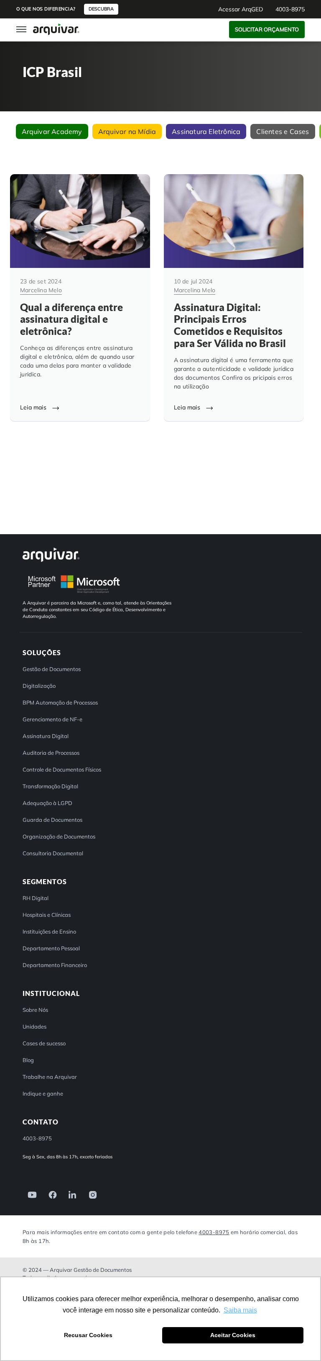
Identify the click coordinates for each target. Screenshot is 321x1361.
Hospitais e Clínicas (47, 914)
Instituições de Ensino (49, 931)
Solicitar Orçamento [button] (267, 29)
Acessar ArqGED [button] (240, 9)
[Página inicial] (56, 29)
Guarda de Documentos (52, 819)
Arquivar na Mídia (127, 131)
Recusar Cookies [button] (88, 1335)
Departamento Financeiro (55, 965)
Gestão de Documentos (52, 669)
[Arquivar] (51, 554)
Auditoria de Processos (51, 752)
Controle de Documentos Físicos (62, 769)
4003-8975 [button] (290, 9)
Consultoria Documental (53, 853)
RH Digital (35, 898)
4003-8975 (214, 1232)
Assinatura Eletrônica (206, 131)
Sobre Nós (35, 1009)
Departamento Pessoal (51, 948)
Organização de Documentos (59, 836)
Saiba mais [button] (240, 1310)
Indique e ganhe (43, 1093)
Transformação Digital (50, 786)
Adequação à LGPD (47, 803)
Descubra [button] (101, 9)
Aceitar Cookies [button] (232, 1335)
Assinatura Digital (46, 736)
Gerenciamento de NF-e (52, 719)
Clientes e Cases (282, 131)
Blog (28, 1060)
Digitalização (39, 685)
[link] (30, 1194)
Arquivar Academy (52, 131)
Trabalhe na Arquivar (50, 1076)
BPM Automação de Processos (60, 702)
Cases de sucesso (44, 1043)
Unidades (34, 1026)
